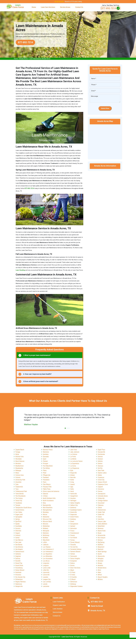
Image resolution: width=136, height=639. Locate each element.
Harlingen (73, 500)
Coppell (100, 487)
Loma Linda (46, 568)
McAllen (45, 538)
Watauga (18, 470)
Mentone (46, 533)
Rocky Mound (19, 570)
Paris (44, 482)
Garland (72, 526)
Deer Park (101, 470)
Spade (17, 524)
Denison (100, 466)
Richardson (19, 579)
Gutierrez (73, 507)
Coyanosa (101, 477)
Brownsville (101, 535)
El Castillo (73, 577)
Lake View (73, 450)
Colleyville (101, 498)
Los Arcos (46, 561)
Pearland (46, 477)
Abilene (100, 579)
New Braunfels (47, 507)
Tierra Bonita (19, 494)
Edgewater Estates (76, 586)
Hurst (72, 491)
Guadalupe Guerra (76, 510)
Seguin (17, 533)
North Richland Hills (49, 498)
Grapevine (73, 514)
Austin (100, 554)
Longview (46, 563)
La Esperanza (74, 463)
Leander (45, 577)
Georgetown (74, 524)
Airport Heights (103, 577)
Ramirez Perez (48, 450)
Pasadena (46, 480)
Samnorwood (19, 551)
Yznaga (17, 452)
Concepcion (101, 494)
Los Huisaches (48, 558)
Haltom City (74, 505)
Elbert (72, 570)
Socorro (17, 528)
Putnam (45, 461)
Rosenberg (18, 568)
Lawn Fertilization (59, 602)
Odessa (45, 494)
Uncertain (18, 482)
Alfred (100, 575)
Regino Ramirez (20, 582)
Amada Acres (23, 59)
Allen (99, 572)
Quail (44, 459)
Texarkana (18, 503)
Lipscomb (46, 572)
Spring (17, 519)
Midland (45, 528)
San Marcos (19, 540)
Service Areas (65, 7)
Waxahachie (19, 468)
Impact (72, 484)
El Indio (72, 575)
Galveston (73, 528)
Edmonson (73, 582)
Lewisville (46, 575)
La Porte (73, 456)
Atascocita (101, 556)
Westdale (18, 459)
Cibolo (100, 507)
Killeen (72, 475)
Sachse (17, 558)
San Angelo (19, 549)
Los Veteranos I (48, 551)
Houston (73, 498)
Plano (45, 470)
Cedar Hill (101, 514)
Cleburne (100, 505)
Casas (100, 517)
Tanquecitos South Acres (23, 507)
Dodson (100, 459)
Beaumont (101, 547)
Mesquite (46, 531)
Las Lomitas (47, 582)
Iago (71, 487)
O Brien (45, 496)
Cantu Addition (102, 524)
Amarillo (100, 565)
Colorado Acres (103, 496)
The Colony (19, 498)
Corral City (101, 480)
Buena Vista (101, 531)
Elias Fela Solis (75, 568)
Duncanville (101, 452)
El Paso (72, 572)
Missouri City (47, 519)
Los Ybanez (47, 547)
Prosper (45, 463)
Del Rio (100, 468)
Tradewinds (19, 487)
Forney (72, 540)
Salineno (18, 554)
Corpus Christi (102, 482)
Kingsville (73, 473)
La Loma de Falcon (76, 461)
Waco (17, 473)
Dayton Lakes (102, 473)
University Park (20, 480)
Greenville (73, 512)
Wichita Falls (19, 456)
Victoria (17, 477)
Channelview (102, 510)
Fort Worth (73, 538)
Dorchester (101, 454)
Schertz (17, 535)
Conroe (100, 491)
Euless (72, 563)
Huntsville (73, 494)
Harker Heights (75, 503)
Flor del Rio (74, 547)
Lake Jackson (74, 452)
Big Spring (101, 542)
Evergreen (73, 561)
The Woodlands (20, 496)
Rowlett (17, 561)
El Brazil (72, 579)
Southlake (18, 526)
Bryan (99, 533)
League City (47, 579)
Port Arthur (46, 468)
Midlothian (46, 526)
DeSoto (100, 461)
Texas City (18, 500)
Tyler (17, 484)
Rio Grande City (20, 577)
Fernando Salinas (75, 549)
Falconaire (73, 556)
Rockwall (18, 572)
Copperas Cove (103, 484)
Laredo (45, 584)
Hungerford (74, 496)
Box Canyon (101, 538)
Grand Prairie (74, 517)
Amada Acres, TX (97, 610)
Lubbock (45, 545)
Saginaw (18, 556)
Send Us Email (97, 606)
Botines (100, 540)
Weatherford (19, 466)
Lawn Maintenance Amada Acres (39, 59)
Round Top (18, 563)
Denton (100, 463)
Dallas (100, 475)
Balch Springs (102, 551)
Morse (45, 514)
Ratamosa (18, 584)
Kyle (71, 470)
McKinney (46, 535)
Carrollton (101, 519)
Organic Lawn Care (59, 605)
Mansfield (46, 540)
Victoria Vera (19, 475)
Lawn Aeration (58, 609)
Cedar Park (101, 512)
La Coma (73, 466)
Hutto (72, 489)
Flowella (73, 545)
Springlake (18, 517)
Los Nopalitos (47, 554)
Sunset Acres (19, 510)
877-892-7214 (108, 8)
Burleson (100, 528)
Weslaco (18, 463)
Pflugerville (46, 475)
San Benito (18, 545)
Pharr (44, 473)
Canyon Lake (102, 521)
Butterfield (101, 526)
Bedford (100, 545)
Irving (72, 482)
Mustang (45, 512)
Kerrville (73, 477)
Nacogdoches (47, 510)
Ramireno (46, 452)
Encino (72, 565)
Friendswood (74, 533)
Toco (17, 489)
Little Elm (46, 570)
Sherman (18, 531)
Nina (44, 503)
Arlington (100, 558)
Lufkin (45, 542)
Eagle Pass (101, 450)
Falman (72, 554)
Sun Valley (18, 512)
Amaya (100, 563)
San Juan (18, 542)
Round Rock (19, 565)
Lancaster (46, 586)
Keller (72, 480)
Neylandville (47, 505)
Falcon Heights (75, 558)
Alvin (99, 570)
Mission (45, 524)
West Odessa (19, 461)
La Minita (73, 459)
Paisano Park (47, 487)
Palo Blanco (47, 484)
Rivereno (18, 575)
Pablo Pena (46, 489)
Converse (101, 489)
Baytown (100, 549)
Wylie (17, 454)
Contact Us (79, 7)
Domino (100, 456)
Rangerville (19, 586)
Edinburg (73, 584)
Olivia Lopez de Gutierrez (51, 491)
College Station (103, 500)
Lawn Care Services (48, 7)
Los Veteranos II (48, 549)
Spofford (18, 521)
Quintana (45, 454)
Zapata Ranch (19, 450)
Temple (17, 505)
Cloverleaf (101, 503)
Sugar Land (19, 514)
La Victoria (73, 454)
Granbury (73, 519)
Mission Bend (47, 521)
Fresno (72, 535)
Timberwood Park (21, 491)
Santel (17, 538)
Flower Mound (74, 542)
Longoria (45, 565)
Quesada (46, 456)
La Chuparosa (74, 468)
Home (34, 7)
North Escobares (48, 500)
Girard (72, 521)
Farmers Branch (75, 551)
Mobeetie (46, 517)
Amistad (100, 561)
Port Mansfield (47, 466)
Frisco (72, 531)
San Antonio (19, 547)
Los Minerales (47, 556)
